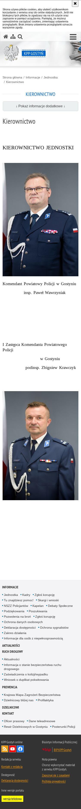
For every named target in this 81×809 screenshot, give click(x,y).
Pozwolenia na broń (17, 616)
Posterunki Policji (63, 726)
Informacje (33, 77)
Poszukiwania (38, 611)
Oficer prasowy (14, 721)
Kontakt (8, 713)
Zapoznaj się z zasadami (56, 775)
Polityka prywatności (54, 781)
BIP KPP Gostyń (62, 750)
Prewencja (9, 687)
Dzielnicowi (10, 707)
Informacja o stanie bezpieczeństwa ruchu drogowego (32, 667)
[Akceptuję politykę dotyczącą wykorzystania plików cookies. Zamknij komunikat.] (75, 3)
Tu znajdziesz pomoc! (18, 600)
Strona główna (12, 77)
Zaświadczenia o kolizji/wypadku (26, 674)
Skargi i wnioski (48, 600)
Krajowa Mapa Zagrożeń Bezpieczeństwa (32, 695)
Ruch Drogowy (12, 651)
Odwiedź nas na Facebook (20, 748)
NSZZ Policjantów (16, 606)
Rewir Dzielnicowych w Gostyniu (26, 726)
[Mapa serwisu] (13, 36)
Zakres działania (15, 633)
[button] (73, 37)
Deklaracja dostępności (20, 627)
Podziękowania (14, 611)
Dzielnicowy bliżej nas (18, 700)
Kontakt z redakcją (11, 766)
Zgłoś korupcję (45, 595)
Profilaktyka (46, 700)
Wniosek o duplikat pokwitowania (26, 679)
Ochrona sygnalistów (54, 627)
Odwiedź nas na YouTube (12, 748)
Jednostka (51, 77)
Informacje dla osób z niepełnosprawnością (33, 638)
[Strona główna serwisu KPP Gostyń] (5, 36)
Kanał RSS (4, 748)
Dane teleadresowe (42, 721)
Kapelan (38, 606)
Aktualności (11, 645)
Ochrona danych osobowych (23, 622)
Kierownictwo (15, 82)
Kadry (26, 595)
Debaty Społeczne (60, 606)
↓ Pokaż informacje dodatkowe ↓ (40, 106)
